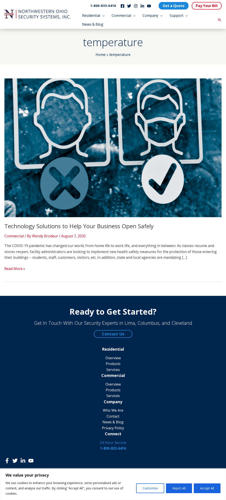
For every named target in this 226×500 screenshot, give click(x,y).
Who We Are (113, 410)
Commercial (14, 236)
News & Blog (113, 422)
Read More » (14, 269)
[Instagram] (136, 6)
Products (113, 363)
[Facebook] (122, 6)
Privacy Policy (113, 428)
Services (113, 369)
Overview (113, 358)
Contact (113, 416)
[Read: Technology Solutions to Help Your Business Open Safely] (113, 147)
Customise (150, 488)
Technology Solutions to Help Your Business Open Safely (79, 226)
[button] (102, 15)
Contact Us (113, 334)
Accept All (207, 488)
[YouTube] (149, 6)
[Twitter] (129, 6)
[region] (113, 484)
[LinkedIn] (142, 6)
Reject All (179, 488)
